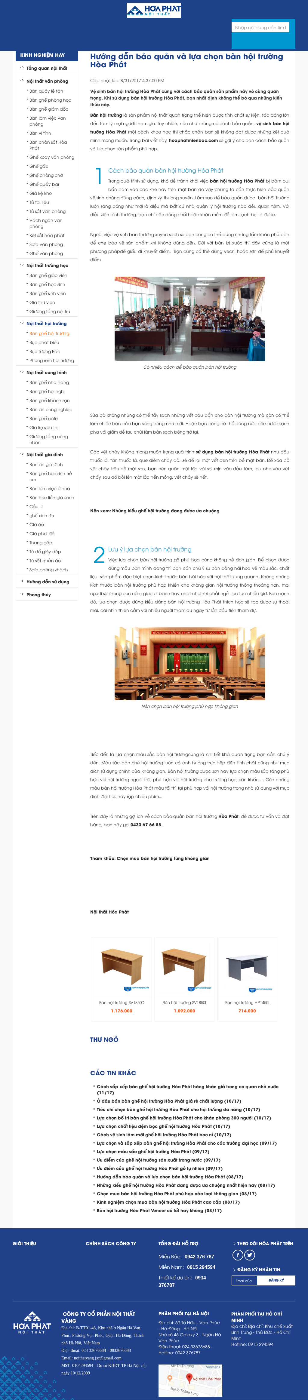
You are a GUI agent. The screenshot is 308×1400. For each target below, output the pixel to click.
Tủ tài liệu (39, 202)
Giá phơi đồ (41, 533)
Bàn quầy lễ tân (46, 91)
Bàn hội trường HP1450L (247, 1002)
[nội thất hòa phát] (299, 8)
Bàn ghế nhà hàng (49, 382)
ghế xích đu (41, 515)
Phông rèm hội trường (51, 360)
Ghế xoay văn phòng (51, 157)
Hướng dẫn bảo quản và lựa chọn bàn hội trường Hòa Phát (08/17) (170, 1176)
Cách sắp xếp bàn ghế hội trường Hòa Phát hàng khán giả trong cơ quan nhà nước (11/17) (188, 1089)
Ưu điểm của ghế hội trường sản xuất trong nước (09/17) (159, 1159)
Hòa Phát (228, 816)
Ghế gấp (38, 166)
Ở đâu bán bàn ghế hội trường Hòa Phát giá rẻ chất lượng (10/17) (169, 1101)
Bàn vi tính (40, 133)
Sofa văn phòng (46, 244)
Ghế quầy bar (44, 184)
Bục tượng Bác (44, 351)
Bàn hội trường (106, 115)
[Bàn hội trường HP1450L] (247, 965)
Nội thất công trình (46, 372)
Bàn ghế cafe (43, 418)
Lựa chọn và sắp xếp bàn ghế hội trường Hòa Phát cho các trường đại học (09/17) (187, 1143)
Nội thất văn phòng (47, 81)
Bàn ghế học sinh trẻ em (50, 476)
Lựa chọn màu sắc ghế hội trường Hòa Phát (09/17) (153, 1151)
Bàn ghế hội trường (49, 333)
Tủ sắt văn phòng (47, 211)
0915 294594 (201, 1267)
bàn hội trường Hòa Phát (237, 180)
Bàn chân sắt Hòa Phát (48, 145)
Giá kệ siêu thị (43, 427)
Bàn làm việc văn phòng (47, 121)
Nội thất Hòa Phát (109, 911)
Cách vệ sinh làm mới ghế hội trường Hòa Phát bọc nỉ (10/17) (164, 1134)
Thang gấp (40, 542)
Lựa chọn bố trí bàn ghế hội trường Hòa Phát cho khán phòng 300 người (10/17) (184, 1117)
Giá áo (36, 524)
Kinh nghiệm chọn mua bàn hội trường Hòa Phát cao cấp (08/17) (168, 1202)
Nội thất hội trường (46, 323)
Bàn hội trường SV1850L (185, 1002)
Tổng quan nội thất (46, 68)
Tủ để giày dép (45, 551)
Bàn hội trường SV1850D (122, 1002)
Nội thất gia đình (44, 454)
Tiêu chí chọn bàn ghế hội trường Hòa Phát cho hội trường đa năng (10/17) (178, 1109)
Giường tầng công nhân (48, 439)
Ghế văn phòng (46, 253)
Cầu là (36, 506)
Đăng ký (276, 1280)
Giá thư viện (42, 302)
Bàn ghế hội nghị (47, 391)
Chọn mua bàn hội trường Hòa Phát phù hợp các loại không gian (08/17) (177, 1193)
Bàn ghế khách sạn (49, 400)
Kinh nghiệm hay (42, 54)
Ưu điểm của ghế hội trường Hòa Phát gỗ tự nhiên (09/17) (160, 1168)
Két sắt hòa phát (46, 235)
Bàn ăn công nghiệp (50, 409)
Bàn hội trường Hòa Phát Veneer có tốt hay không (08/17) (159, 1210)
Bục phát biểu (44, 342)
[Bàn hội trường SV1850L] (184, 965)
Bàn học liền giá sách (51, 497)
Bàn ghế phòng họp (50, 100)
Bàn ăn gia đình (46, 464)
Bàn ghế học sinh (47, 284)
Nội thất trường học (47, 265)
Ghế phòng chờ (46, 175)
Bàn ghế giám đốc (48, 109)
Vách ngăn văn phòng (46, 223)
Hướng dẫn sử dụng (47, 582)
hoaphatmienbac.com (193, 140)
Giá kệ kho (40, 193)
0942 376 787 (199, 1256)
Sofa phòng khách (48, 569)
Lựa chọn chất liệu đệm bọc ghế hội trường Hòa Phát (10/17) (163, 1126)
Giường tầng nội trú (49, 311)
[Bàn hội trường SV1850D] (121, 965)
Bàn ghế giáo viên (48, 275)
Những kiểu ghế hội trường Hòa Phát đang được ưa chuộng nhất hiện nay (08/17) (186, 1185)
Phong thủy (38, 594)
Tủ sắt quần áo (45, 560)
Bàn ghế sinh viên (47, 293)
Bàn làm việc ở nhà (49, 488)
